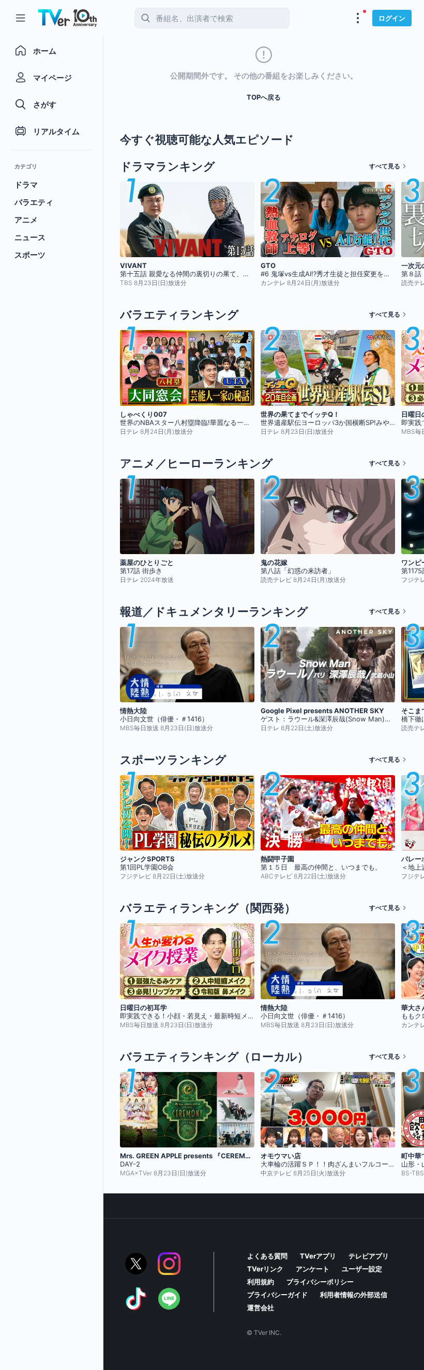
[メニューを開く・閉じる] (358, 18)
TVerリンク (265, 1269)
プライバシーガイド (277, 1294)
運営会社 (260, 1307)
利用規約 (260, 1282)
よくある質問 (267, 1256)
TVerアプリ (318, 1256)
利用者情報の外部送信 (353, 1294)
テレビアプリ (369, 1256)
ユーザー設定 (362, 1269)
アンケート (312, 1269)
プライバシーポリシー (320, 1282)
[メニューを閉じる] (20, 18)
